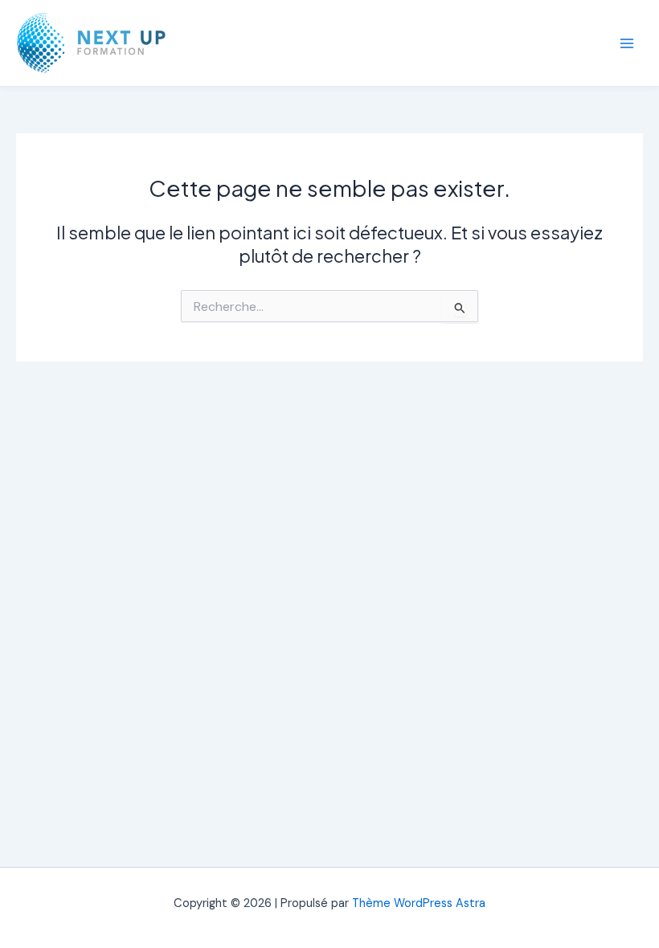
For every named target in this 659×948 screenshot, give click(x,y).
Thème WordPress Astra (418, 903)
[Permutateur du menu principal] (627, 43)
